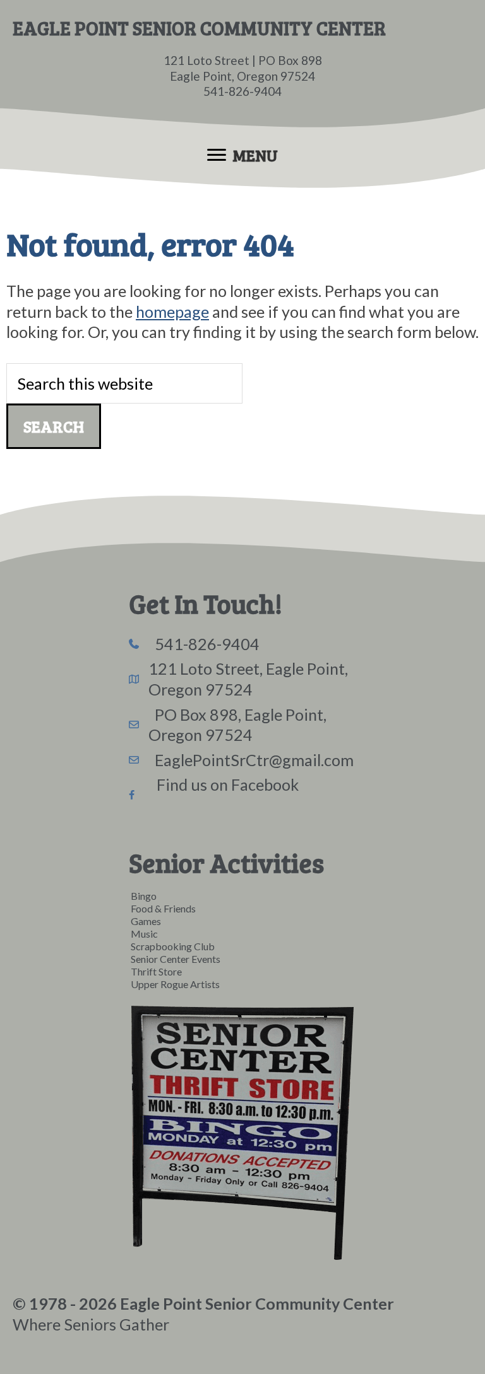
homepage (172, 311)
